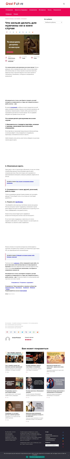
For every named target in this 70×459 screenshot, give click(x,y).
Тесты (49, 10)
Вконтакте (19, 287)
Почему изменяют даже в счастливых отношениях (33, 366)
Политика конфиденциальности (37, 456)
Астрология (33, 10)
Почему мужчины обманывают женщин (35, 391)
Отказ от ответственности (51, 435)
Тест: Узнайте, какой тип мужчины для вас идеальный (13, 366)
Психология (57, 10)
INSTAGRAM (23, 290)
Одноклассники (10, 287)
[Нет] (68, 455)
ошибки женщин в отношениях (20, 323)
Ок (27, 456)
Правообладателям (50, 440)
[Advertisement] (22, 88)
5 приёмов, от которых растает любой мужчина (12, 414)
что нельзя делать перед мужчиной (14, 326)
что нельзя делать (33, 323)
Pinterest (32, 287)
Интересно (42, 10)
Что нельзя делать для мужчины (13, 324)
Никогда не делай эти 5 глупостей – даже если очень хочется (55, 367)
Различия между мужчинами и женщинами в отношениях (56, 391)
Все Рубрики (17, 18)
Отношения (9, 10)
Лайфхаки (9, 14)
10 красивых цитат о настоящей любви (11, 391)
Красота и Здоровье (21, 10)
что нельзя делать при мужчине (13, 327)
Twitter (8, 289)
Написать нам (48, 434)
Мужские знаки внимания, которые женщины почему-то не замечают (34, 415)
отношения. (8, 323)
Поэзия (16, 14)
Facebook (26, 287)
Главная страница (9, 18)
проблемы (19, 202)
